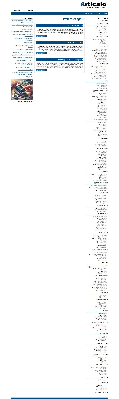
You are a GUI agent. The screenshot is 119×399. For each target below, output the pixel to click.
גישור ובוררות (103, 218)
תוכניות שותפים (102, 58)
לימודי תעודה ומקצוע (101, 287)
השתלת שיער (103, 247)
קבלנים (105, 315)
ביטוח (105, 81)
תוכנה (105, 257)
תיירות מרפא (103, 385)
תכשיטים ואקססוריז (101, 238)
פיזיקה (105, 295)
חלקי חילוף (103, 371)
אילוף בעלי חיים (102, 144)
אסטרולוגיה (103, 357)
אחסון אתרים (103, 61)
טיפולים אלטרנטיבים (101, 174)
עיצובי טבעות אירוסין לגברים (25, 60)
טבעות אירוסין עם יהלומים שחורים (23, 57)
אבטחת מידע (103, 59)
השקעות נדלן (103, 318)
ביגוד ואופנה (103, 242)
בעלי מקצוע (103, 148)
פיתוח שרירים (103, 326)
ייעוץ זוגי (104, 337)
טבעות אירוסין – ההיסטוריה (25, 49)
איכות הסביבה (103, 208)
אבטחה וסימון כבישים (100, 367)
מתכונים (104, 31)
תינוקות (104, 304)
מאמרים (30, 10)
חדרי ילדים (103, 98)
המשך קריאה (40, 36)
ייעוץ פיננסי (103, 127)
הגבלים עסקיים (102, 230)
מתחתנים (104, 302)
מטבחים (104, 104)
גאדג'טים (104, 260)
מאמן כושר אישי (28, 42)
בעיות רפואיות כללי (101, 180)
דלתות (105, 95)
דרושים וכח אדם (102, 183)
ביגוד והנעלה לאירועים (100, 66)
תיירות (105, 383)
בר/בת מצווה (103, 68)
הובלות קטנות (103, 200)
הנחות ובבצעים (102, 347)
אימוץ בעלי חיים (102, 146)
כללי (106, 21)
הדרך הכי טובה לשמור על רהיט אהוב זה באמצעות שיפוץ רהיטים (22, 73)
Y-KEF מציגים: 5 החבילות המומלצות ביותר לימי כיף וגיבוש (22, 21)
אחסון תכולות (103, 203)
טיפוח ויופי (104, 232)
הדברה (105, 157)
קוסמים (104, 271)
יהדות (105, 359)
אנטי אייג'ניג (103, 241)
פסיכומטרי (104, 279)
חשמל (105, 101)
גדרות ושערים (103, 151)
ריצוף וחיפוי (103, 108)
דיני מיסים (104, 221)
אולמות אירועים (102, 77)
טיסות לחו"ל (103, 390)
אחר (105, 166)
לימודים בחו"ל (103, 290)
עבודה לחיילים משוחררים (100, 187)
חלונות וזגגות (103, 99)
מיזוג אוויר (104, 105)
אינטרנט (105, 46)
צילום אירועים (103, 72)
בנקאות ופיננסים (102, 120)
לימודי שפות (103, 285)
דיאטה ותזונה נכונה (101, 328)
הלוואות (104, 122)
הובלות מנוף (103, 197)
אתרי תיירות (103, 387)
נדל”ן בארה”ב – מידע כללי (25, 70)
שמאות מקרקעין (102, 316)
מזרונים (104, 102)
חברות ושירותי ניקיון (101, 96)
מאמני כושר (103, 331)
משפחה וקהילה (102, 299)
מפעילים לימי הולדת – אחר (99, 267)
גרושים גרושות (103, 306)
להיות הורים (103, 308)
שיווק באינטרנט (102, 56)
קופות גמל (104, 134)
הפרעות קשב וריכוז (101, 284)
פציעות (105, 177)
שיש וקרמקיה (103, 111)
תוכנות (105, 377)
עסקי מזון (104, 32)
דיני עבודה (104, 224)
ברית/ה (105, 69)
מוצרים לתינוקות (102, 350)
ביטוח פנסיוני (103, 85)
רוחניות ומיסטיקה (101, 355)
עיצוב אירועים (103, 71)
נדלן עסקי (104, 313)
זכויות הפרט (103, 211)
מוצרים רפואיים (102, 392)
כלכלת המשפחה (102, 130)
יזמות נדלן (104, 319)
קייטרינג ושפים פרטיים (100, 74)
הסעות (105, 368)
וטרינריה (104, 141)
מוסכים (104, 373)
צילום (105, 42)
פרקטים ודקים (103, 163)
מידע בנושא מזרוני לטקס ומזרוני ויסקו (22, 55)
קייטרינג (104, 34)
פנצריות (104, 374)
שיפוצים (104, 110)
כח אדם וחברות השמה (100, 185)
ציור (105, 41)
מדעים (105, 293)
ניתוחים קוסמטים (102, 235)
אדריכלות (104, 112)
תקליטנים (104, 75)
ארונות (105, 117)
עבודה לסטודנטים (102, 188)
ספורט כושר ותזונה (101, 322)
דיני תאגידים (103, 227)
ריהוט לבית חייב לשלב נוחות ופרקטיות (22, 31)
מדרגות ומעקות (102, 160)
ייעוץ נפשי (104, 340)
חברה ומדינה (103, 205)
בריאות (105, 171)
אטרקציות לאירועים (101, 78)
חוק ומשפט (104, 214)
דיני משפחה (103, 222)
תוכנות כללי (103, 380)
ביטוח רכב (104, 86)
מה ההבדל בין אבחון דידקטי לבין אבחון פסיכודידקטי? (24, 63)
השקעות (104, 124)
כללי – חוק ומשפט (102, 216)
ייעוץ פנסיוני (103, 128)
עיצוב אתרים (103, 52)
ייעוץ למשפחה (103, 339)
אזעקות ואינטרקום (102, 164)
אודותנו (24, 10)
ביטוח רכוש (103, 88)
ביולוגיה (104, 297)
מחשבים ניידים (102, 255)
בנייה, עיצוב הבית (101, 91)
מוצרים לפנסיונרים (101, 349)
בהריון (105, 305)
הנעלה (105, 244)
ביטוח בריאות (103, 83)
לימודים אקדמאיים (101, 288)
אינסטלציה (104, 115)
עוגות (105, 270)
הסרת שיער (103, 245)
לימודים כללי (103, 278)
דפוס (105, 155)
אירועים (105, 64)
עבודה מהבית (103, 190)
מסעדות (104, 29)
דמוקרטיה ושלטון (102, 209)
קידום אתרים (103, 53)
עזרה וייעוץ (104, 333)
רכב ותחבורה (103, 364)
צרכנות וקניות (103, 343)
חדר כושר (104, 329)
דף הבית (104, 13)
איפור (105, 240)
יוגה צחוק (104, 360)
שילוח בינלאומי (102, 201)
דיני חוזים (104, 219)
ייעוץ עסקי (104, 125)
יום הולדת (104, 263)
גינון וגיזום (104, 152)
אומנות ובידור (103, 36)
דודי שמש (104, 93)
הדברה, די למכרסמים (27, 29)
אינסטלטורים (103, 167)
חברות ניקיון (103, 158)
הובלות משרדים (102, 198)
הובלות (105, 193)
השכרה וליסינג (103, 370)
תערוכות (104, 44)
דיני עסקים (104, 225)
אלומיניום (104, 169)
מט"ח (105, 131)
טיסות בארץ (103, 388)
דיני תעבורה (103, 228)
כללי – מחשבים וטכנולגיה (100, 254)
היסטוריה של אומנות (101, 39)
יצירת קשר (17, 10)
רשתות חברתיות (102, 55)
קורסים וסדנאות (102, 281)
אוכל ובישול (103, 24)
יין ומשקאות (103, 26)
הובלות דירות (103, 195)
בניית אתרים (103, 49)
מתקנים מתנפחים (102, 268)
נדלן (106, 311)
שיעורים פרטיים (102, 282)
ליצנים (105, 265)
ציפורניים (104, 237)
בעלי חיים (97, 13)
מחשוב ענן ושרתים (101, 50)
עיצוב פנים (104, 107)
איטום (105, 114)
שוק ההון (104, 136)
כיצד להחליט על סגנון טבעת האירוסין (22, 52)
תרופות (104, 179)
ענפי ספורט (103, 325)
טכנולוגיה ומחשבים (101, 250)
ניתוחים (104, 176)
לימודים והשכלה (102, 275)
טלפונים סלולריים (102, 252)
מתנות (105, 352)
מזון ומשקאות (103, 28)
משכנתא (104, 133)
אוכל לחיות (103, 143)
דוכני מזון (104, 273)
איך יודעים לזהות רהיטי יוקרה (24, 67)
